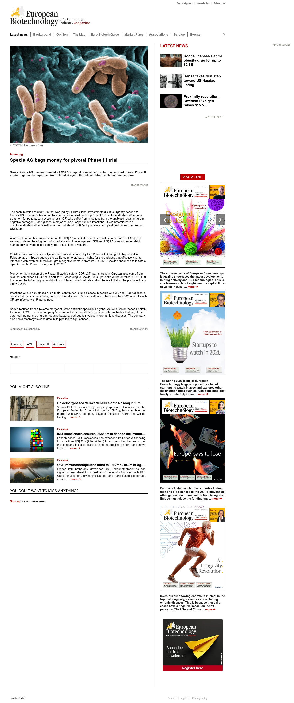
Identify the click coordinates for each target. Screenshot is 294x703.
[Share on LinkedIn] (106, 368)
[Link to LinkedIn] (216, 698)
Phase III (43, 344)
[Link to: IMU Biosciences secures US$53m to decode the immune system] (32, 439)
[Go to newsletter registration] (193, 645)
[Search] (224, 34)
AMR (30, 344)
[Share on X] (51, 368)
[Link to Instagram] (222, 698)
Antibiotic (59, 344)
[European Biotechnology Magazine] (50, 17)
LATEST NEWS (174, 46)
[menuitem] (184, 3)
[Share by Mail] (134, 368)
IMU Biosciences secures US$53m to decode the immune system (106, 433)
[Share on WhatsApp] (79, 368)
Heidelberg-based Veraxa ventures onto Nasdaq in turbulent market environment (118, 403)
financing (16, 154)
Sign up (15, 501)
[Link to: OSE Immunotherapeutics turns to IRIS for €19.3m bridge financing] (32, 470)
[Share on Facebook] (24, 368)
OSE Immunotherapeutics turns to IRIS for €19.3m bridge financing (107, 464)
